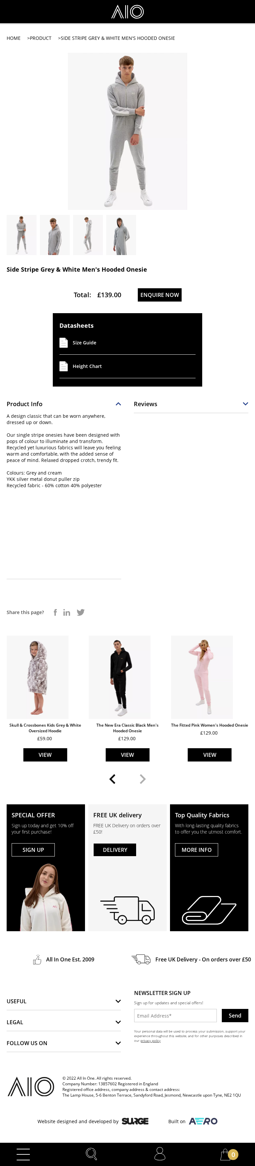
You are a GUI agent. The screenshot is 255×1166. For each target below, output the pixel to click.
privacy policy (150, 1040)
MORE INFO (197, 849)
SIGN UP (33, 849)
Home (14, 38)
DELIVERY (115, 849)
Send (235, 1015)
